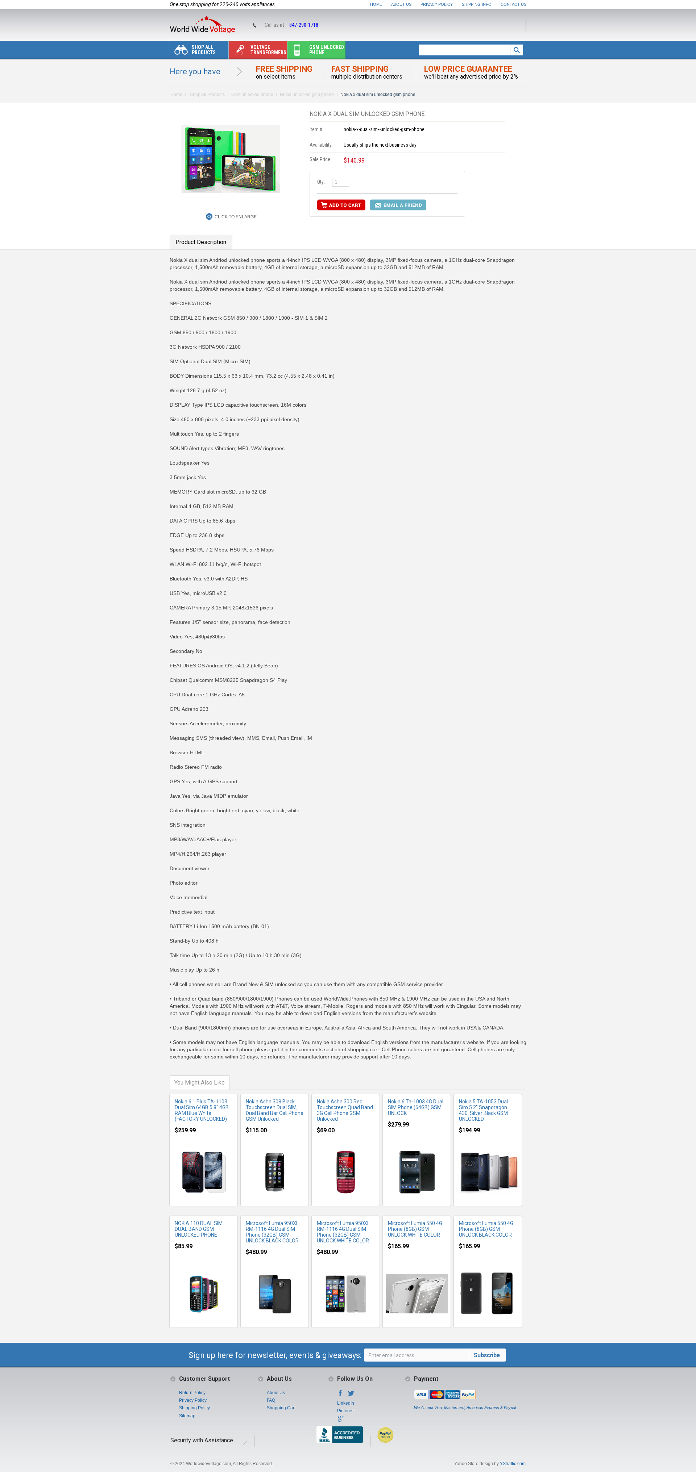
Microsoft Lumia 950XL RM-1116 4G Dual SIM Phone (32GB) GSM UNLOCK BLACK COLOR (272, 1232)
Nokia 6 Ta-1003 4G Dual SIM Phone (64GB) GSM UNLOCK (415, 1107)
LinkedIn (345, 1403)
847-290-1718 (303, 25)
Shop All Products (204, 49)
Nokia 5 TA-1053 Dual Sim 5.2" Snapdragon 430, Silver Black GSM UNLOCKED (483, 1110)
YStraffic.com (513, 1463)
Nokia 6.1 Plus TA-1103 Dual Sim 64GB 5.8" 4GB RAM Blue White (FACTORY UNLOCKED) (202, 1110)
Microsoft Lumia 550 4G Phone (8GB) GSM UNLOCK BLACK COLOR (486, 1229)
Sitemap (187, 1415)
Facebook (340, 1395)
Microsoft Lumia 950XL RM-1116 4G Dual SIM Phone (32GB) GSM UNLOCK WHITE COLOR (343, 1232)
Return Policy (192, 1392)
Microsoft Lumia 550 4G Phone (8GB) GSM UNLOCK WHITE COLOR (415, 1229)
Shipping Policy (194, 1407)
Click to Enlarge (236, 216)
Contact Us (513, 4)
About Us (401, 4)
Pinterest (346, 1410)
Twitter (351, 1395)
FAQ (271, 1400)
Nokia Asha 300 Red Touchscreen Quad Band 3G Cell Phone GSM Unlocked (345, 1110)
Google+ (340, 1421)
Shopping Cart (281, 1407)
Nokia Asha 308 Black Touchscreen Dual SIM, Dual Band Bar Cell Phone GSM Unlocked (274, 1110)
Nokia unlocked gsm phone (307, 94)
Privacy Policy (436, 4)
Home (376, 4)
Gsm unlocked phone (326, 49)
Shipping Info (477, 4)
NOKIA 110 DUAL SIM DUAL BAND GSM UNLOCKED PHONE (199, 1229)
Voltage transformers (268, 49)
